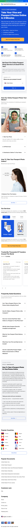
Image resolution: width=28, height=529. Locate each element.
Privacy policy (4, 505)
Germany (7, 445)
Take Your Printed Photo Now (14, 245)
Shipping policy (4, 511)
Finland (6, 442)
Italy (6, 448)
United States (21, 448)
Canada (6, 436)
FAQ (2, 491)
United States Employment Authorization (10, 473)
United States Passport (6, 465)
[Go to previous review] (2, 288)
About (2, 499)
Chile (20, 436)
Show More (14, 452)
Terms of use (4, 508)
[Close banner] (26, 1)
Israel (20, 445)
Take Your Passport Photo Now (13, 39)
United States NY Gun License (8, 482)
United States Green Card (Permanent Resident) (12, 468)
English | (7, 516)
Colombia (21, 439)
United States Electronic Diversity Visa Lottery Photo (13, 476)
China (6, 439)
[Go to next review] (5, 288)
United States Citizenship (7, 470)
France (20, 442)
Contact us (3, 502)
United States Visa (5, 462)
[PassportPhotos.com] (8, 4)
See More (13, 202)
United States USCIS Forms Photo (8, 479)
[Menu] (26, 4)
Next (13, 88)
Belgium (20, 433)
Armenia (6, 433)
